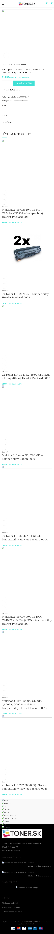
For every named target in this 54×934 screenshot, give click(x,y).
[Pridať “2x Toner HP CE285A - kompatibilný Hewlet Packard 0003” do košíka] (4, 276)
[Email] (15, 105)
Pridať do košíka (24, 83)
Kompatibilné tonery (17, 64)
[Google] (13, 105)
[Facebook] (10, 105)
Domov (4, 64)
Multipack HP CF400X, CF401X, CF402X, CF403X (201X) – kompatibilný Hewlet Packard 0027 (27, 620)
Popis (4, 115)
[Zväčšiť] (6, 55)
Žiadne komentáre (44, 866)
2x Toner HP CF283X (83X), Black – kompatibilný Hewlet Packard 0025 (24, 787)
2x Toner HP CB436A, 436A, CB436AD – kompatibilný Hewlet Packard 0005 (26, 376)
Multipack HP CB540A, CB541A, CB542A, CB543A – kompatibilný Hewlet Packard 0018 (22, 213)
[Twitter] (12, 105)
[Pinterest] (16, 105)
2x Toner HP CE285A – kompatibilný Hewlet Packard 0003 (25, 295)
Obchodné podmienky (10, 903)
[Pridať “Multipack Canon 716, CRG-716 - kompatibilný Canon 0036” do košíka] (4, 438)
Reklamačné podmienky (11, 907)
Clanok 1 (31, 862)
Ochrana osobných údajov (12, 912)
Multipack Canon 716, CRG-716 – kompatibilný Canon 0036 (22, 457)
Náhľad (4, 197)
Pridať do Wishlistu (12, 90)
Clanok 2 (31, 872)
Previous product (46, 64)
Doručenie (7, 122)
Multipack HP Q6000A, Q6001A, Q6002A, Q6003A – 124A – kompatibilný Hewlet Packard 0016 (24, 704)
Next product (51, 64)
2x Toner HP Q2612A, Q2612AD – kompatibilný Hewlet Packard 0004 (25, 537)
